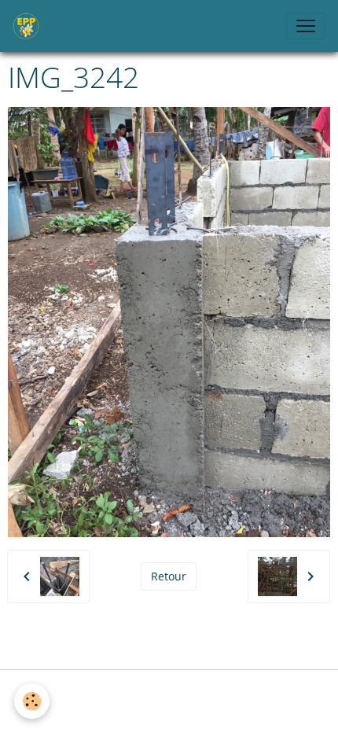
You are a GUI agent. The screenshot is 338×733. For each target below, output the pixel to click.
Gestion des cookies (169, 690)
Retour (168, 576)
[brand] (29, 26)
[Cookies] (32, 701)
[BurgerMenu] (305, 26)
